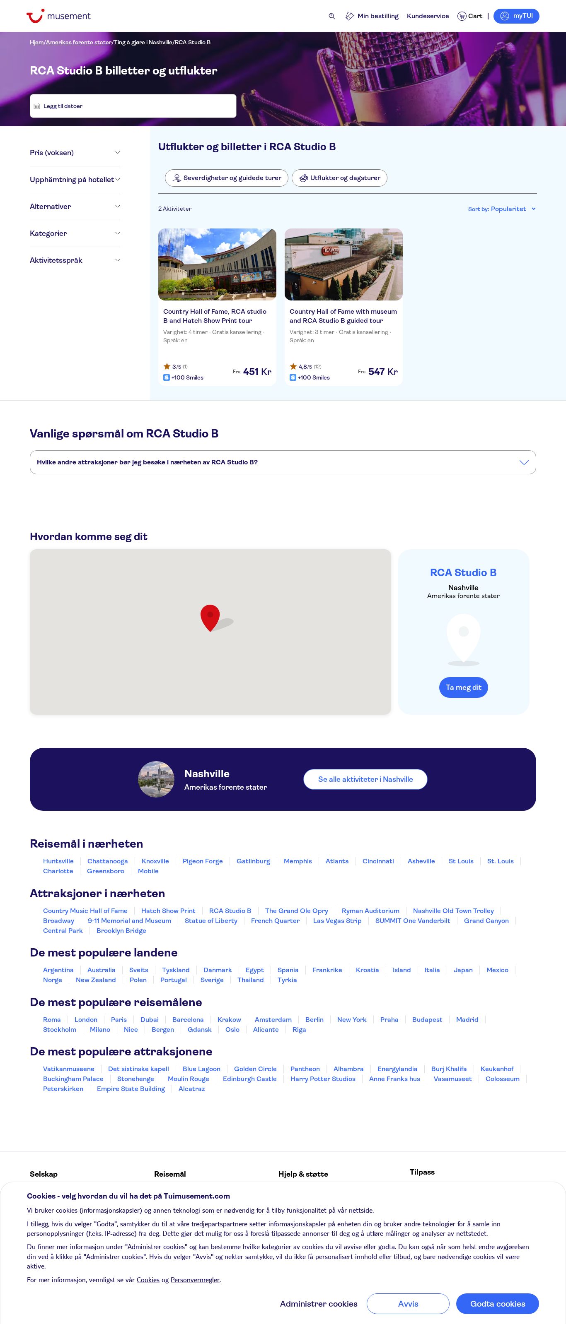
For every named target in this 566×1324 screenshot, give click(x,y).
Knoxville (155, 861)
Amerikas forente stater (78, 42)
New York (352, 1020)
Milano (100, 1029)
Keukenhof (497, 1069)
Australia (101, 970)
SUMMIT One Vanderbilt (412, 921)
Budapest (427, 1020)
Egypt (255, 970)
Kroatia (367, 970)
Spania (288, 970)
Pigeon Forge (203, 861)
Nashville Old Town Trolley (453, 911)
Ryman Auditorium (370, 911)
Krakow (229, 1020)
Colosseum (503, 1079)
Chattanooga (107, 861)
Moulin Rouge (188, 1079)
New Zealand (96, 980)
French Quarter (275, 921)
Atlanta (337, 861)
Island (402, 970)
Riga (299, 1029)
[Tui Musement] (65, 16)
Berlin (314, 1020)
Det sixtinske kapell (138, 1069)
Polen (138, 980)
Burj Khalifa (449, 1069)
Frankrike (327, 970)
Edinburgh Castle (250, 1079)
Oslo (232, 1029)
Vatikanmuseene (68, 1069)
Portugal (173, 980)
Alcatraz (192, 1089)
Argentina (58, 970)
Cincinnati (378, 861)
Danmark (217, 970)
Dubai (149, 1020)
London (86, 1020)
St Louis (461, 861)
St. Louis (500, 861)
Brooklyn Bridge (121, 931)
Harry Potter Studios (323, 1079)
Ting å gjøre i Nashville (143, 42)
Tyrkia (287, 980)
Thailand (250, 980)
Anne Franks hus (394, 1079)
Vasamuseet (453, 1079)
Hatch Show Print (168, 911)
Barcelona (188, 1020)
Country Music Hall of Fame (85, 911)
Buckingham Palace (73, 1079)
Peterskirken (63, 1089)
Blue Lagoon (201, 1069)
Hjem (37, 42)
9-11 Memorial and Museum (129, 921)
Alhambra (349, 1069)
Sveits (138, 970)
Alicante (266, 1029)
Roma (52, 1020)
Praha (389, 1020)
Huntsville (58, 861)
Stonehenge (135, 1079)
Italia (432, 970)
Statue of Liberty (211, 921)
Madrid (467, 1020)
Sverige (212, 980)
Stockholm (59, 1029)
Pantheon (305, 1069)
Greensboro (105, 871)
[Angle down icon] (97, 152)
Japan (463, 970)
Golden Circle (255, 1069)
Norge (52, 980)
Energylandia (397, 1069)
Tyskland (176, 970)
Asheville (421, 861)
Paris (119, 1020)
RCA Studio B (192, 42)
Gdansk (200, 1029)
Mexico (497, 970)
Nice (131, 1029)
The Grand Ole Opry (296, 911)
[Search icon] (332, 16)
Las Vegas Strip (337, 921)
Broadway (58, 921)
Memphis (298, 861)
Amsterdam (273, 1020)
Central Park (63, 931)
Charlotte (58, 871)
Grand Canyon (486, 921)
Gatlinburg (253, 861)
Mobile (148, 871)
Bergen (163, 1029)
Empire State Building (131, 1089)
